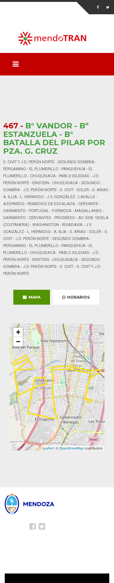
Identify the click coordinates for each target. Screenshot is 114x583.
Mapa (34, 297)
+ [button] (18, 332)
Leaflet (47, 447)
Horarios (77, 297)
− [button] (18, 342)
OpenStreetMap (71, 447)
